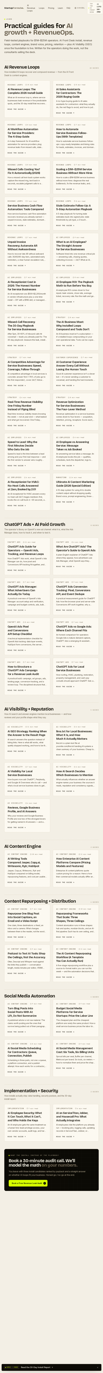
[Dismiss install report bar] (97, 1367)
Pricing (51, 8)
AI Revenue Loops (31, 8)
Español (81, 8)
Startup (14, 8)
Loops (41, 8)
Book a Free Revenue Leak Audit (27, 1183)
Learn (60, 8)
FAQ (68, 8)
